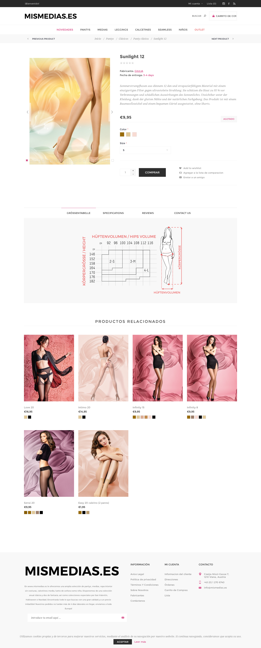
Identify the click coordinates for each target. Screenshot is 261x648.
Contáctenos (137, 600)
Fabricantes (137, 595)
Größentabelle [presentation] (78, 213)
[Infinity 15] (158, 368)
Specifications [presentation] (113, 213)
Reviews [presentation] (148, 213)
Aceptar (122, 641)
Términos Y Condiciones (144, 584)
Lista (167, 595)
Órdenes (170, 584)
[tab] (78, 213)
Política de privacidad (143, 579)
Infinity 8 (192, 407)
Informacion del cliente (178, 574)
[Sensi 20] (49, 463)
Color (123, 129)
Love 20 (29, 407)
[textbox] (192, 16)
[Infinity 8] (212, 368)
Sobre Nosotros (139, 590)
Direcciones (171, 579)
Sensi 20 (29, 502)
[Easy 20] (103, 463)
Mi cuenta (194, 3)
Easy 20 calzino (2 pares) (93, 502)
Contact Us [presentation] (182, 213)
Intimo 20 (84, 407)
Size (123, 143)
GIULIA (139, 71)
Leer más (140, 641)
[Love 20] (49, 368)
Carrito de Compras (176, 590)
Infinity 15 (138, 407)
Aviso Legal (137, 574)
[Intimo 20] (103, 368)
